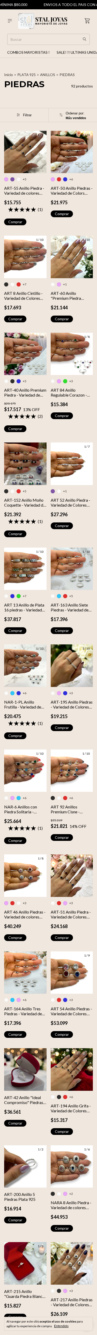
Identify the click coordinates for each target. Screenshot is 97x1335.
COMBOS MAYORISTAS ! (28, 52)
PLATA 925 (26, 74)
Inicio (8, 74)
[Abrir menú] (9, 21)
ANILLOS (47, 74)
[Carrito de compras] (87, 21)
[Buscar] (84, 39)
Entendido (61, 1326)
